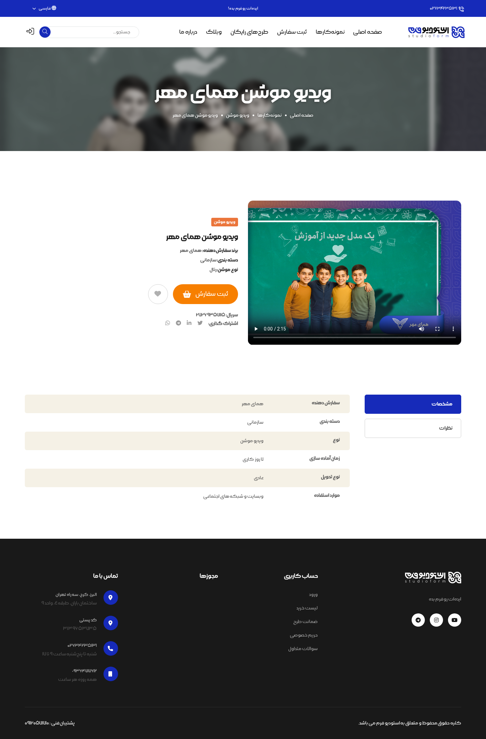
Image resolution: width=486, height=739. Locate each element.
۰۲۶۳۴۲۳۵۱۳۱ (443, 8)
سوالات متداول (303, 648)
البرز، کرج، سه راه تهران (76, 595)
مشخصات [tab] (442, 404)
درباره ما (188, 32)
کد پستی (88, 620)
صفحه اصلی (367, 32)
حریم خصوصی (304, 635)
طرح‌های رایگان (249, 32)
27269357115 (210, 315)
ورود (313, 594)
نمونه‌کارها (330, 32)
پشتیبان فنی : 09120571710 (50, 723)
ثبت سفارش (292, 32)
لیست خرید (307, 608)
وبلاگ (214, 32)
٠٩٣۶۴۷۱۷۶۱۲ (84, 671)
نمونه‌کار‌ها (270, 115)
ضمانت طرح (305, 621)
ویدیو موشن (237, 115)
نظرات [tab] (446, 428)
